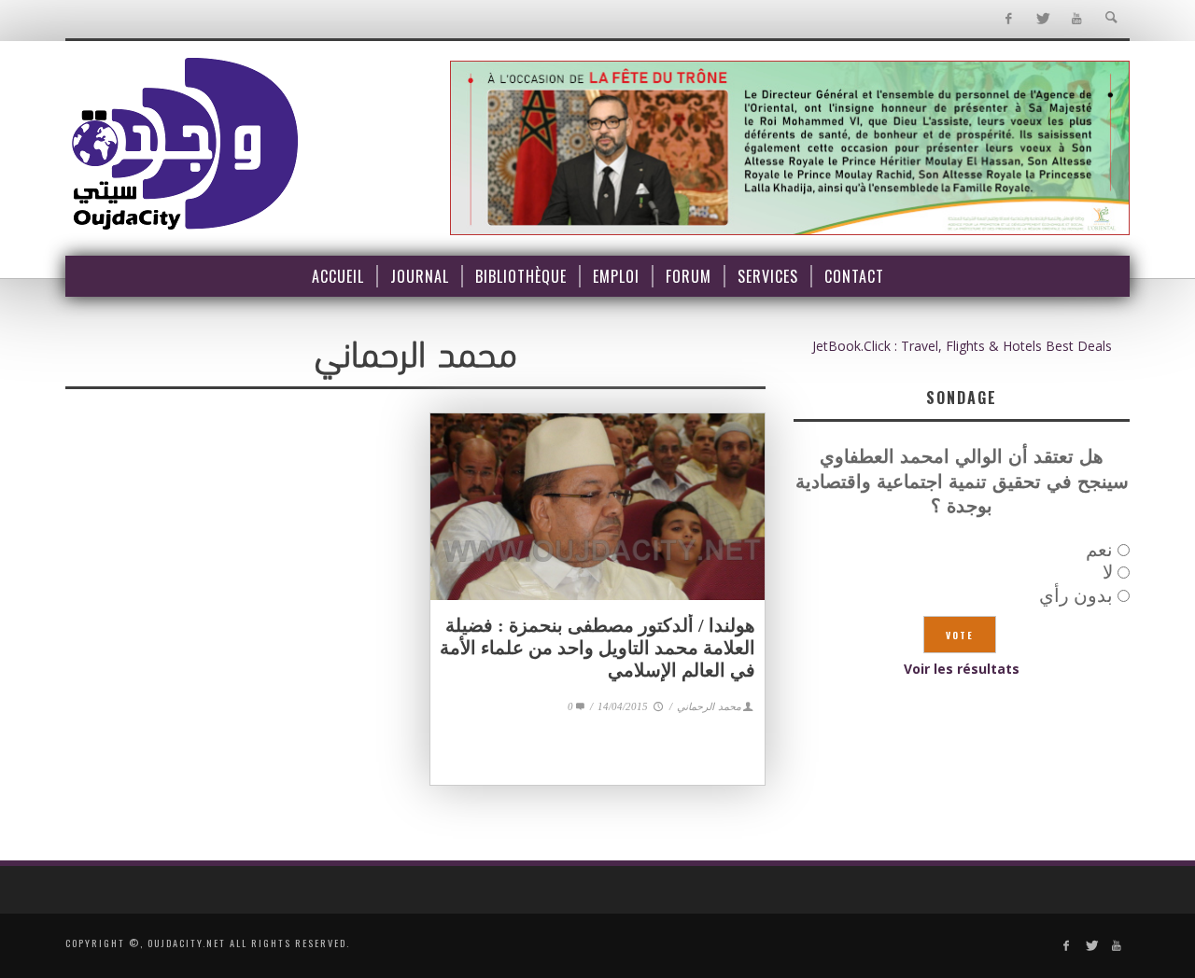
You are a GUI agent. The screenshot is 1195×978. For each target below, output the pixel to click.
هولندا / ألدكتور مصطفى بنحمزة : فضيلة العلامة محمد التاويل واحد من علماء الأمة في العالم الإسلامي (597, 647)
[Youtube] (1077, 19)
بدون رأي (1076, 595)
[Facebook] (1008, 19)
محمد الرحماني (709, 706)
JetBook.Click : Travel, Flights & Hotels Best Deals (962, 346)
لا (1108, 571)
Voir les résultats (961, 669)
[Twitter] (1042, 19)
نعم (1099, 549)
